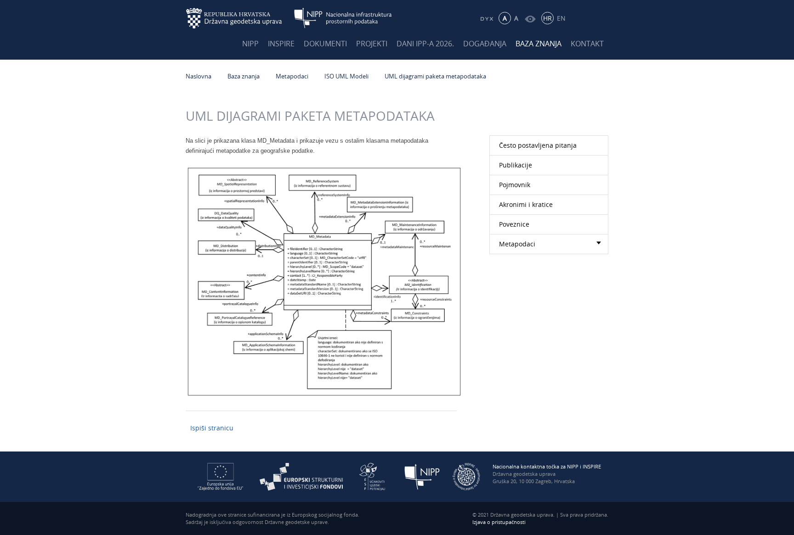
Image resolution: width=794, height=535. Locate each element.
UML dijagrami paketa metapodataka (435, 76)
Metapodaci (292, 76)
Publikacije (515, 165)
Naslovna (198, 76)
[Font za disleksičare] (486, 18)
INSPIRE (281, 44)
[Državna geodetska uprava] (240, 18)
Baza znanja (538, 44)
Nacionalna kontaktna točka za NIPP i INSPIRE (547, 466)
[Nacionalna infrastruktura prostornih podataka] (343, 18)
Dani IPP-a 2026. (425, 44)
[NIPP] (422, 476)
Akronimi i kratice (526, 204)
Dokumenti (325, 44)
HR (547, 18)
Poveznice (514, 224)
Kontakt (587, 44)
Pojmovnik (514, 184)
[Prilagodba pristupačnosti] (530, 18)
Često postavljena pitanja (538, 145)
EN (561, 18)
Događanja (484, 44)
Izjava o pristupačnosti (499, 521)
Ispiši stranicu (211, 428)
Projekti (371, 44)
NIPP (250, 44)
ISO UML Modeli (346, 76)
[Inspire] (466, 476)
